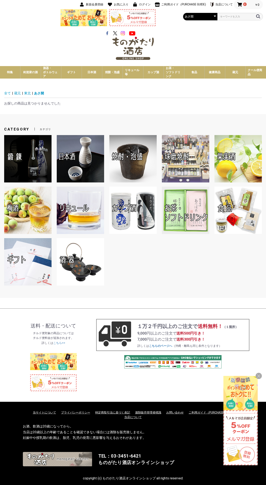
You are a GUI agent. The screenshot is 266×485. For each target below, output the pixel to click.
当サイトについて (44, 412)
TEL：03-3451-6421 (119, 456)
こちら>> (59, 343)
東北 (27, 93)
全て (7, 93)
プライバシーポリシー (75, 412)
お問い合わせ (175, 412)
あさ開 (39, 93)
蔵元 (17, 93)
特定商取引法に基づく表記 (112, 412)
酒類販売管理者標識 (148, 412)
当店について (133, 417)
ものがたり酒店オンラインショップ (136, 462)
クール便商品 (255, 72)
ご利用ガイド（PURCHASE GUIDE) (211, 412)
